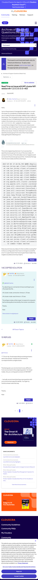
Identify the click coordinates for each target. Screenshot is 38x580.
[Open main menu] (36, 23)
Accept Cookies (19, 576)
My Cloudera (6, 533)
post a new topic (25, 65)
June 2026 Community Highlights (11, 462)
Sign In (5, 23)
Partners (22, 15)
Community (5, 15)
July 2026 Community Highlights (11, 457)
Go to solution (29, 83)
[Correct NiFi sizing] (36, 329)
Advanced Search (6, 53)
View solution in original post (10, 313)
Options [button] (6, 77)
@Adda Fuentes (8, 283)
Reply (32, 260)
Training (14, 15)
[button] (34, 105)
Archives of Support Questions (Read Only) (14, 73)
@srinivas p (4, 352)
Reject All (19, 571)
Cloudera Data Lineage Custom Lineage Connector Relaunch (19, 467)
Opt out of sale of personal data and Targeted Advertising (19, 566)
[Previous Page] (15, 410)
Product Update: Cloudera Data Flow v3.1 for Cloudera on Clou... (18, 479)
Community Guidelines (10, 525)
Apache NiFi (10, 93)
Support (30, 15)
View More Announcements (19, 484)
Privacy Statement (23, 563)
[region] (19, 559)
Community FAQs (8, 528)
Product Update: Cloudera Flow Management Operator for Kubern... (18, 472)
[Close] (35, 541)
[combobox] (19, 49)
